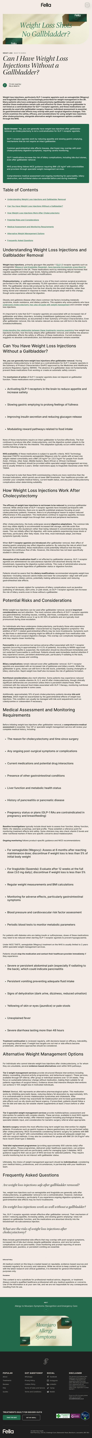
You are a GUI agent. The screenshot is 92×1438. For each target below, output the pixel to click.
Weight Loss (8, 53)
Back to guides (20, 53)
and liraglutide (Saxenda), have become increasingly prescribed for (55, 267)
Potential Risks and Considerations (23, 219)
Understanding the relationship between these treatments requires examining (38, 330)
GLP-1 (59, 264)
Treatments (7, 1380)
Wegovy (19, 267)
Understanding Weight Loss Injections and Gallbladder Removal (36, 199)
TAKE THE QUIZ (12, 1417)
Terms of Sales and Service (35, 1388)
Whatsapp (28, 1377)
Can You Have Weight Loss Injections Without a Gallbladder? (35, 206)
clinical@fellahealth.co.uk (76, 1398)
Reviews (6, 1384)
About (5, 1377)
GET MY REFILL (31, 1418)
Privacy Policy (30, 1380)
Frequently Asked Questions (20, 240)
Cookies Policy (30, 1384)
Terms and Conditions (33, 1392)
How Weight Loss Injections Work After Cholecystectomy (33, 213)
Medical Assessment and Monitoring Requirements (30, 226)
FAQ (4, 1388)
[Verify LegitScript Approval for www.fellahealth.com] (85, 1416)
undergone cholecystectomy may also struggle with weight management (36, 304)
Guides (5, 1392)
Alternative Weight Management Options (25, 233)
